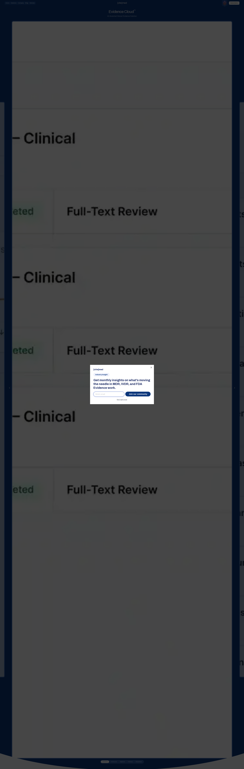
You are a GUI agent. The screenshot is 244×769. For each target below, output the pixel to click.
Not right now (122, 400)
